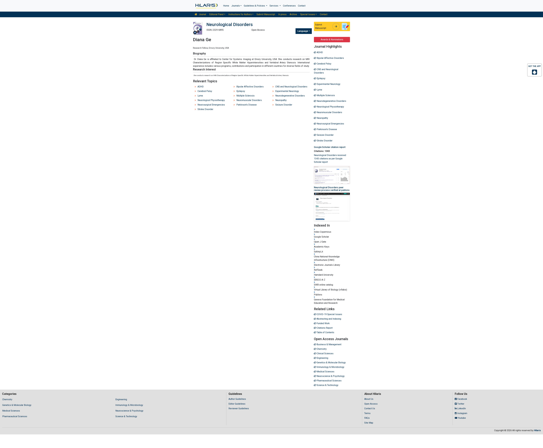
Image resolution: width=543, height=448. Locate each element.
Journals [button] (235, 5)
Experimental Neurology (287, 91)
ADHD (201, 86)
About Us (368, 399)
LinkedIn (461, 408)
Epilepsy (240, 91)
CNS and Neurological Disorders (291, 86)
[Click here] (206, 5)
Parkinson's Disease (246, 104)
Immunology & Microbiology (129, 405)
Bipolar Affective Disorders (250, 86)
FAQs (367, 418)
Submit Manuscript (266, 14)
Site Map (368, 422)
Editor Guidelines (237, 403)
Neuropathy (281, 100)
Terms (367, 413)
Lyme (200, 95)
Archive (293, 14)
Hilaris (537, 430)
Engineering (121, 399)
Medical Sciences (11, 410)
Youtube (461, 418)
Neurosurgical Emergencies (211, 104)
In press (282, 14)
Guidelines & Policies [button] (255, 5)
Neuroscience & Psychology (129, 410)
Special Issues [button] (307, 14)
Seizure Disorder (283, 104)
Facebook (462, 399)
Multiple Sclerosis (245, 95)
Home (226, 5)
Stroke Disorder (205, 109)
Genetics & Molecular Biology (16, 405)
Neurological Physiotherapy (211, 100)
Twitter (460, 403)
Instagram (462, 413)
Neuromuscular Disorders (249, 100)
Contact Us (369, 408)
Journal (202, 14)
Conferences (289, 5)
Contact (301, 5)
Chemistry (7, 399)
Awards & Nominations (332, 39)
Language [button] (303, 31)
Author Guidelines (237, 399)
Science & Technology (126, 416)
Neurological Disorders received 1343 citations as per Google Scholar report (330, 158)
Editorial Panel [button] (216, 14)
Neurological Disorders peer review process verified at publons (332, 188)
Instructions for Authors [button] (240, 14)
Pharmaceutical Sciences (14, 416)
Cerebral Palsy (205, 91)
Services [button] (274, 5)
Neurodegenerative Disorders (290, 95)
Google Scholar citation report (329, 147)
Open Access (371, 403)
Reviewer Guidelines (239, 408)
